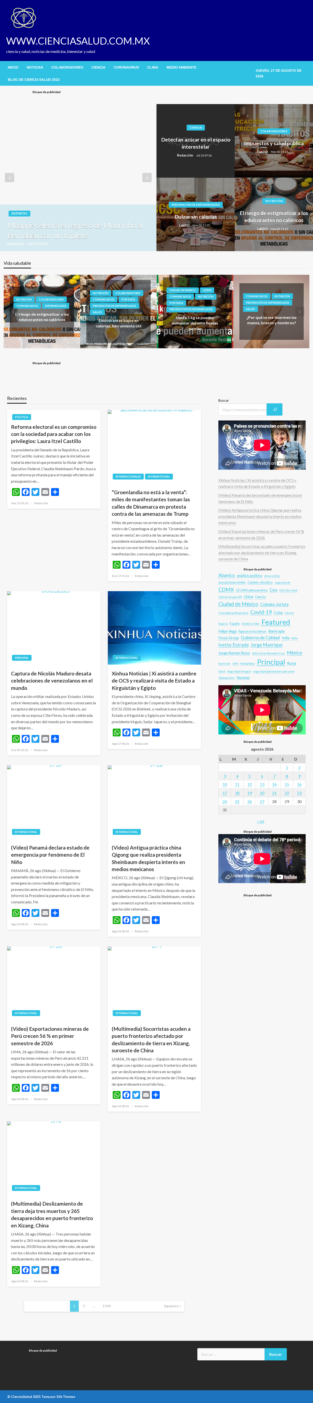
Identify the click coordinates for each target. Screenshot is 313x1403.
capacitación (283, 582)
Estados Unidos (250, 623)
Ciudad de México (238, 604)
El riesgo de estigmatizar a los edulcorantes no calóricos (274, 216)
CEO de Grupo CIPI (230, 597)
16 (299, 784)
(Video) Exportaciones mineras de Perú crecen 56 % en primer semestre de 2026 (50, 1036)
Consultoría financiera (233, 613)
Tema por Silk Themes (58, 1397)
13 (262, 784)
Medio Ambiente (181, 67)
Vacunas (243, 677)
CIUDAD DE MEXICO (182, 290)
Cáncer (289, 612)
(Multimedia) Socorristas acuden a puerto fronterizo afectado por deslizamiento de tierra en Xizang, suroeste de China (151, 1039)
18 (237, 793)
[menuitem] (13, 67)
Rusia (291, 663)
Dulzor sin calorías (196, 217)
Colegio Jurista (274, 604)
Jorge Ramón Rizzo (234, 653)
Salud (97, 311)
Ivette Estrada (233, 645)
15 (287, 784)
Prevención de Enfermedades (196, 204)
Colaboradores (67, 67)
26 (249, 801)
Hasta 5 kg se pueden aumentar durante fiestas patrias (195, 323)
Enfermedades (55, 305)
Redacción (16, 243)
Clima (152, 67)
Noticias (35, 67)
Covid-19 (261, 612)
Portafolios (247, 663)
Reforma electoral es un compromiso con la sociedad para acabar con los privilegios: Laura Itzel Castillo (53, 434)
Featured (275, 622)
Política (21, 417)
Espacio (223, 623)
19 (249, 793)
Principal (22, 657)
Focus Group (228, 638)
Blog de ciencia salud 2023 (34, 80)
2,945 (106, 1306)
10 (225, 784)
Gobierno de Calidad (260, 637)
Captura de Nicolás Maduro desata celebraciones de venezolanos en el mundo (52, 680)
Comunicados (27, 305)
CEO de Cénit (288, 590)
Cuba (278, 612)
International (159, 476)
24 (225, 801)
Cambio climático (260, 582)
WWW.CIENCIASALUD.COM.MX (78, 41)
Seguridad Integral (239, 671)
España (235, 623)
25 (237, 801)
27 (262, 801)
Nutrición (274, 201)
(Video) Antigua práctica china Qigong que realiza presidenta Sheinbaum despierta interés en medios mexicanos (148, 858)
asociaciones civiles (232, 582)
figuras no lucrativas (252, 631)
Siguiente (171, 1306)
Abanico (226, 575)
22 (287, 793)
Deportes (19, 213)
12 (249, 784)
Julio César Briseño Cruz (268, 653)
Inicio (13, 67)
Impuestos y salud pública (274, 143)
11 (237, 784)
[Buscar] (275, 409)
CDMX (207, 290)
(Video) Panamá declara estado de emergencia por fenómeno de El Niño (50, 854)
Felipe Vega (227, 631)
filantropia (276, 631)
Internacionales (128, 476)
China (248, 596)
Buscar (223, 400)
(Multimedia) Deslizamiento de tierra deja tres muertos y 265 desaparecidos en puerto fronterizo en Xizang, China (52, 1214)
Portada (128, 299)
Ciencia (98, 67)
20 (262, 793)
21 (274, 793)
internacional (127, 657)
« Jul (260, 821)
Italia (294, 638)
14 (274, 784)
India (286, 638)
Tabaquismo (226, 678)
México (294, 652)
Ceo (273, 589)
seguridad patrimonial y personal (273, 671)
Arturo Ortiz (272, 575)
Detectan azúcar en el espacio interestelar (195, 143)
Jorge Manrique (266, 645)
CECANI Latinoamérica (252, 590)
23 (299, 793)
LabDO (262, 152)
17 (225, 793)
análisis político (249, 575)
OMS (235, 663)
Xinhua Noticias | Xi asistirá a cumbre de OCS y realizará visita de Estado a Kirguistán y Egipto (154, 680)
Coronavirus (126, 67)
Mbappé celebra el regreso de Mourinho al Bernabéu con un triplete (75, 230)
